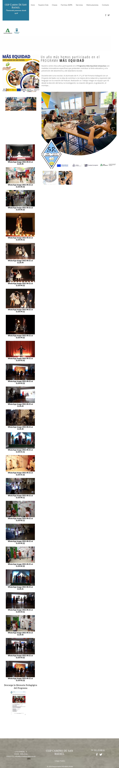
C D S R (16, 6)
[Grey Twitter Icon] (108, 15)
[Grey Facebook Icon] (105, 15)
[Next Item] (112, 130)
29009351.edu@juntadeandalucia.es (21, 756)
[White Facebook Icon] (97, 754)
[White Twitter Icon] (101, 754)
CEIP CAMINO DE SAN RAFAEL (59, 752)
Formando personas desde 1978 (16, 11)
